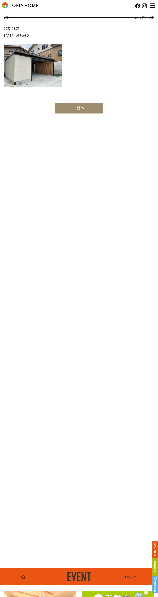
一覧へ (78, 108)
